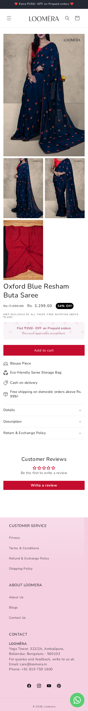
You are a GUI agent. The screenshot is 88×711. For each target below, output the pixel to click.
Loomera (49, 706)
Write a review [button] (44, 485)
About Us (16, 597)
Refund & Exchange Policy (29, 558)
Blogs (13, 607)
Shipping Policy (21, 568)
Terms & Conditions (24, 548)
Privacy (14, 538)
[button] (9, 18)
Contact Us (17, 618)
